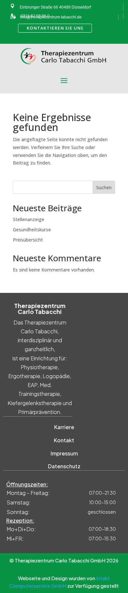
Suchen (104, 187)
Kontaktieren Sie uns (55, 28)
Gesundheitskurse (32, 229)
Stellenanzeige (28, 219)
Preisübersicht (28, 240)
